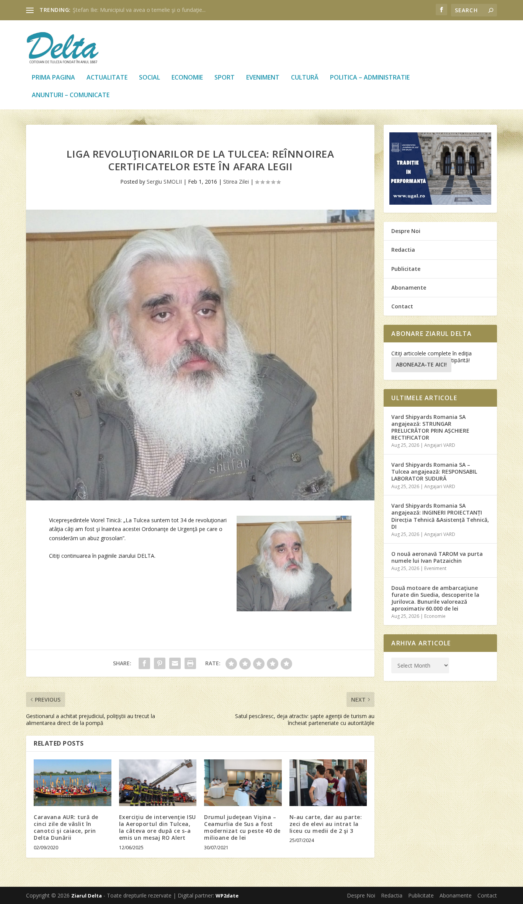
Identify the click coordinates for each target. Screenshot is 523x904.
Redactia (403, 249)
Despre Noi (405, 231)
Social (149, 77)
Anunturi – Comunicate (71, 95)
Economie (187, 77)
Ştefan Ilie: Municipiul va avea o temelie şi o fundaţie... (139, 9)
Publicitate (405, 268)
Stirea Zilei (236, 181)
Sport (224, 77)
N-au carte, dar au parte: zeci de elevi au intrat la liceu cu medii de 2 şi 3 (325, 823)
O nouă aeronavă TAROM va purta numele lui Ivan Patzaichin (437, 557)
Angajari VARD (439, 445)
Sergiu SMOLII (164, 181)
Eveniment (262, 77)
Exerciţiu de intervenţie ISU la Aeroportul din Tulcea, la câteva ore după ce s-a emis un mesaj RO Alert (157, 827)
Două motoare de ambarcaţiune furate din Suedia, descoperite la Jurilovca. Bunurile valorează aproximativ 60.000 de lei (435, 598)
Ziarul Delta (86, 895)
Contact (402, 306)
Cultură (305, 77)
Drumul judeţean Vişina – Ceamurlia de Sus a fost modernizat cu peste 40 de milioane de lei (242, 827)
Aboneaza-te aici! (421, 364)
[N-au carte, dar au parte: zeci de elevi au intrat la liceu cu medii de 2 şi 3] (328, 782)
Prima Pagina (53, 77)
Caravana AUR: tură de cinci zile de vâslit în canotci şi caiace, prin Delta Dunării (66, 827)
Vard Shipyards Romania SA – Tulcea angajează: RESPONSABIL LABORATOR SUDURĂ (434, 471)
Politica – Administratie (370, 77)
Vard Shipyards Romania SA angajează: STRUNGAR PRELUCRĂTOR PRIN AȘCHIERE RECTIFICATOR (430, 427)
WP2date (227, 895)
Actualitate (107, 77)
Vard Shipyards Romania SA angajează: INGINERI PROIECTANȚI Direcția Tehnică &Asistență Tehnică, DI (440, 516)
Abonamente (408, 287)
